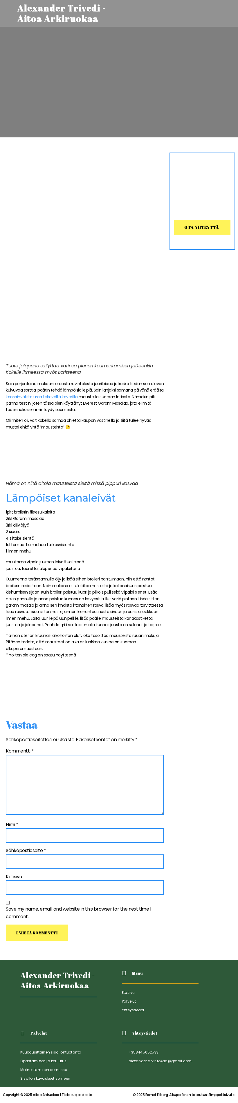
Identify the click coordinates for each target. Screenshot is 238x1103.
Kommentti (20, 751)
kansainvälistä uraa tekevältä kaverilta (42, 397)
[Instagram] (53, 1012)
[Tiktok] (25, 1012)
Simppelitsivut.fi (184, 1094)
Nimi (12, 824)
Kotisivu (14, 876)
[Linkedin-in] (40, 1012)
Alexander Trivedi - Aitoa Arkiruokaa (57, 980)
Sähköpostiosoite (26, 850)
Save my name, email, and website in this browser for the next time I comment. (78, 913)
